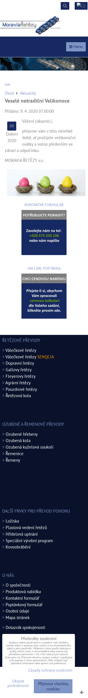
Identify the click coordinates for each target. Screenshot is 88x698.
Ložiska (12, 521)
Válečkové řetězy (20, 350)
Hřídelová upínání (22, 534)
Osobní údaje (17, 611)
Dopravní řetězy (20, 363)
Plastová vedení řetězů (26, 527)
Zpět (7, 84)
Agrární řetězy (18, 382)
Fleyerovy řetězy (21, 376)
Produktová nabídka (23, 591)
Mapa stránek (18, 617)
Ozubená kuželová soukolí (29, 447)
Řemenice (14, 453)
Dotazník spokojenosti (25, 627)
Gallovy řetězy (19, 369)
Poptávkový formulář (24, 604)
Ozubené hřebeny (22, 434)
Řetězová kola (18, 395)
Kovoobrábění (18, 547)
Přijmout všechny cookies (53, 686)
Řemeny (13, 460)
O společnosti (18, 585)
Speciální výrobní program (29, 540)
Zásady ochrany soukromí (50, 670)
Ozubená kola (18, 440)
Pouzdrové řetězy (21, 389)
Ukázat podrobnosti (18, 683)
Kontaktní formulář (22, 598)
